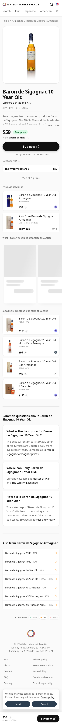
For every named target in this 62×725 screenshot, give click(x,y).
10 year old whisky (44, 519)
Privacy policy (40, 659)
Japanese (30, 11)
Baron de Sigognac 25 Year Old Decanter (26, 578)
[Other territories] (57, 4)
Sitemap (8, 683)
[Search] (51, 4)
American (46, 11)
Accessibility (39, 671)
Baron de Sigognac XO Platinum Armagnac (26, 604)
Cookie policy (48, 697)
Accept (44, 704)
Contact (8, 671)
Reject (18, 704)
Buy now (29, 146)
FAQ (6, 677)
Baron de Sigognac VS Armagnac (22, 587)
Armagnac (17, 20)
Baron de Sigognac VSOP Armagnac (24, 596)
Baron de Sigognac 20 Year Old (21, 570)
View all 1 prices (31, 177)
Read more (53, 125)
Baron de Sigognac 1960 (18, 561)
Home (6, 20)
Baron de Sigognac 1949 (18, 553)
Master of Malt (41, 478)
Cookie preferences (43, 677)
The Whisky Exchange (25, 482)
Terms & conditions (43, 665)
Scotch (7, 11)
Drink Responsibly (42, 683)
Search (7, 659)
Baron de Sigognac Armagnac (42, 20)
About (7, 665)
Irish (18, 11)
